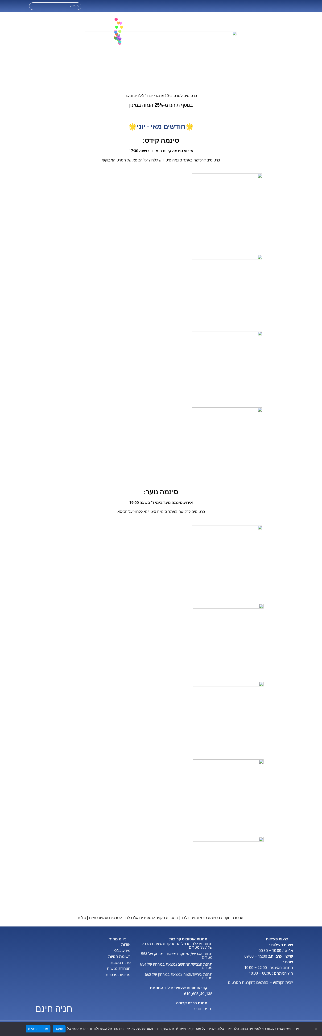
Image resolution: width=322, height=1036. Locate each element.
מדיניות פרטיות (38, 1029)
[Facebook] (96, 6)
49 (202, 994)
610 (187, 994)
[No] (316, 1029)
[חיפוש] (33, 6)
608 (195, 994)
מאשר (59, 1029)
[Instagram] (89, 6)
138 (209, 994)
